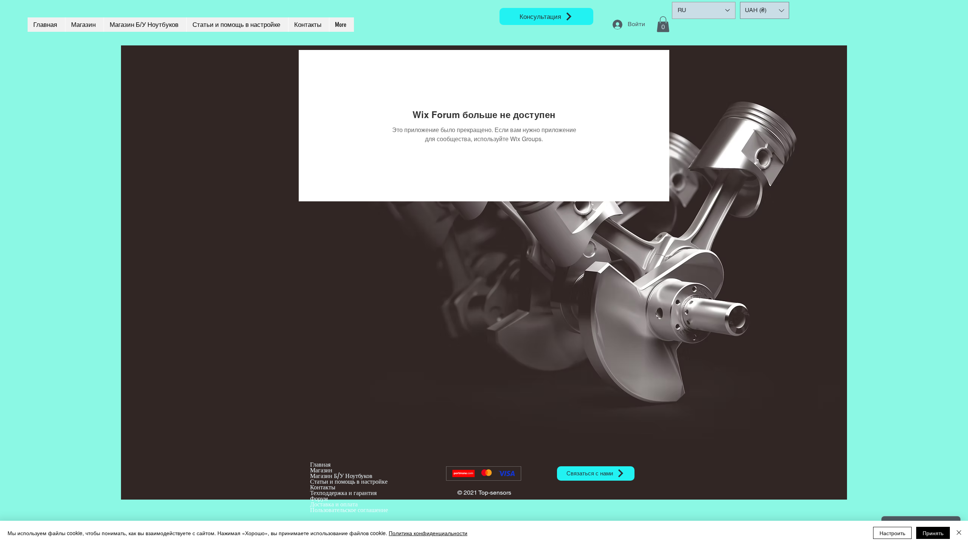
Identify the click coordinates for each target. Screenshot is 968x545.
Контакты (322, 487)
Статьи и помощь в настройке (349, 481)
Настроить (892, 533)
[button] (663, 24)
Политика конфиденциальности (428, 533)
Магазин (321, 470)
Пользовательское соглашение (349, 510)
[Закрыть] (958, 533)
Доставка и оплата (334, 504)
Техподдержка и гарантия (343, 493)
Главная (320, 464)
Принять (933, 533)
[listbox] (764, 10)
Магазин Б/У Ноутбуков (341, 476)
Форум (319, 498)
